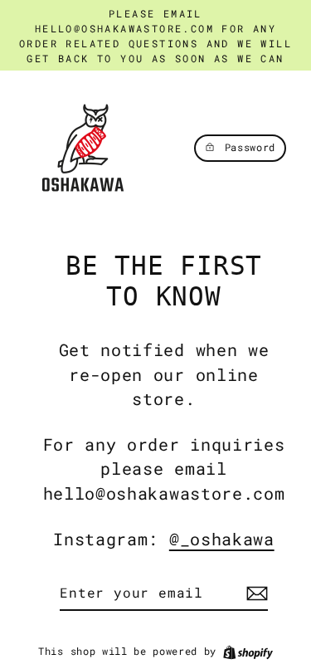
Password (250, 147)
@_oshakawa (222, 538)
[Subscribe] (254, 593)
